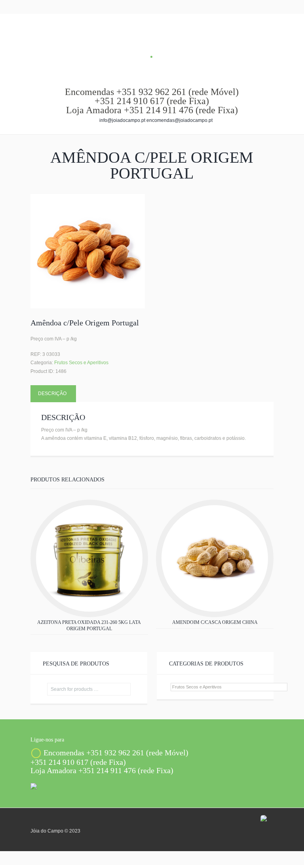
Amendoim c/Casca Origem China (215, 622)
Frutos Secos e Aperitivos (81, 362)
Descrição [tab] (52, 393)
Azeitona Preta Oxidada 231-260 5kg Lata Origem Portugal (89, 625)
